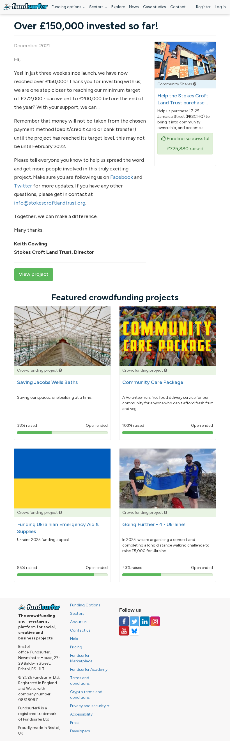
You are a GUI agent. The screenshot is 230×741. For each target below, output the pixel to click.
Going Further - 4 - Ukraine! (154, 524)
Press (74, 722)
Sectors (96, 6)
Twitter (23, 186)
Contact (178, 6)
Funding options (67, 6)
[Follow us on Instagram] (155, 621)
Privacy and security (88, 706)
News (134, 6)
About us (78, 622)
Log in (220, 6)
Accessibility (81, 714)
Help (74, 638)
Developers (80, 731)
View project (34, 274)
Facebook (121, 177)
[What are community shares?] (194, 84)
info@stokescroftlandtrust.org (49, 203)
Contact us (80, 630)
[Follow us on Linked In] (145, 621)
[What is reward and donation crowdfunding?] (60, 370)
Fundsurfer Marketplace (81, 658)
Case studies (154, 6)
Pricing (76, 647)
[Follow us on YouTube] (124, 631)
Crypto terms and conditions (86, 695)
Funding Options (85, 605)
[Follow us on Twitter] (134, 621)
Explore (118, 6)
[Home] (25, 6)
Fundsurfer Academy (88, 669)
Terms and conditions (80, 681)
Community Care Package (152, 382)
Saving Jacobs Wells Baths (47, 382)
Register (203, 6)
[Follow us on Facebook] (124, 621)
